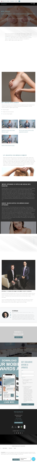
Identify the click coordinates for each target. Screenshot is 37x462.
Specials (8, 1)
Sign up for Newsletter (18, 422)
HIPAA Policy (10, 448)
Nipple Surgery (9, 16)
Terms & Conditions (5, 448)
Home (2, 16)
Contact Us (18, 337)
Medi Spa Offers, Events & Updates (28, 383)
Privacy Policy (17, 459)
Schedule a (18, 333)
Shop (16, 1)
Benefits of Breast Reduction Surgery (8, 145)
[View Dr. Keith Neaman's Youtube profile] (10, 315)
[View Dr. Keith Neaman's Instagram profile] (10, 317)
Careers (15, 448)
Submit (27, 404)
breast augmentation (20, 18)
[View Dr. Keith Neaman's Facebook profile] (10, 313)
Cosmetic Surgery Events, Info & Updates (27, 380)
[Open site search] (19, 1)
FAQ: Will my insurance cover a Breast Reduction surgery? (8, 131)
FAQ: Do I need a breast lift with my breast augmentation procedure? (26, 131)
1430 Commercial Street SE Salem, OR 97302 (18, 416)
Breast (5, 16)
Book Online (12, 1)
